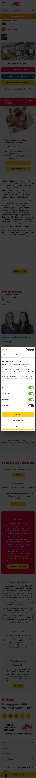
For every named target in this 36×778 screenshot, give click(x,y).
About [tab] (29, 355)
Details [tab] (18, 355)
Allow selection (18, 420)
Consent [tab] (6, 355)
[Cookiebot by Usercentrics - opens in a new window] (25, 349)
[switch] (31, 393)
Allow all (18, 414)
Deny (18, 427)
